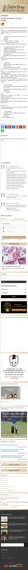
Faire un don (5, 480)
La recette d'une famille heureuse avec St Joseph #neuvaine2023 (12, 350)
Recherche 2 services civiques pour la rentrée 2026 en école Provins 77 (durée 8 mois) (13, 456)
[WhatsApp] (2, 130)
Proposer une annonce (14, 464)
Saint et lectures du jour (8, 486)
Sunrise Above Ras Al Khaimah (9, 445)
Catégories (4, 484)
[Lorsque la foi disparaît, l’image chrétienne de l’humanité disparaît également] (4, 534)
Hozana (24, 350)
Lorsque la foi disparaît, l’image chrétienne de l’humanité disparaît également (17, 531)
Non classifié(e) (4, 15)
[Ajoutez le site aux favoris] (14, 507)
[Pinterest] (9, 126)
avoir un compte (9, 219)
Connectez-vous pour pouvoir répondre (14, 189)
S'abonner (3, 555)
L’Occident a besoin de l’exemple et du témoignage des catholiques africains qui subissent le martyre (16, 537)
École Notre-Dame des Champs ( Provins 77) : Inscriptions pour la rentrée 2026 (13, 450)
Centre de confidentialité (8, 490)
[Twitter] (2, 126)
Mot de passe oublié (22, 234)
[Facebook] (6, 126)
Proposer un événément (14, 470)
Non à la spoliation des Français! (11, 266)
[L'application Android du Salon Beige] (16, 507)
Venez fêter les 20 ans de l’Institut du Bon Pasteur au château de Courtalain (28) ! (17, 518)
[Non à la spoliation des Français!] (14, 264)
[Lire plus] (9, 269)
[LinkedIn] (13, 126)
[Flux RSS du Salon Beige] (15, 507)
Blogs (3, 478)
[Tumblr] (20, 126)
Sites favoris (5, 488)
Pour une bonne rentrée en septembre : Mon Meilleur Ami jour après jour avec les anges (17, 524)
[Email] (24, 126)
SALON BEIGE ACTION (14, 243)
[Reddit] (17, 126)
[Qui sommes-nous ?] (11, 507)
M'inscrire (24, 239)
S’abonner (4, 482)
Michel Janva (8, 23)
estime (5, 33)
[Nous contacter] (12, 507)
